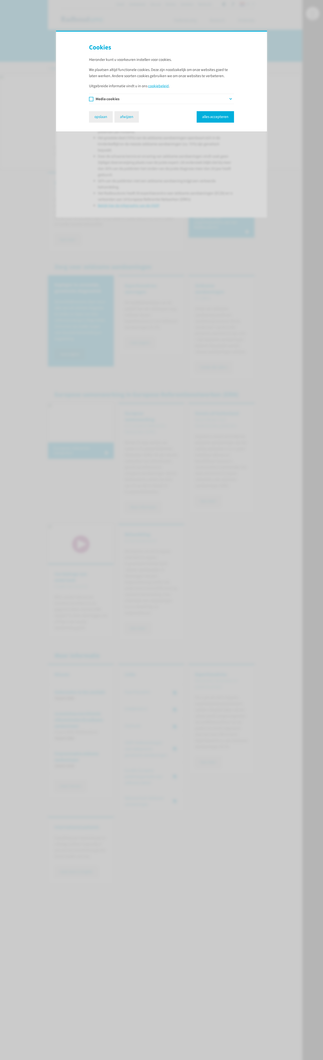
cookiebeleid (158, 86)
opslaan (100, 117)
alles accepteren (215, 117)
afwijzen (126, 117)
